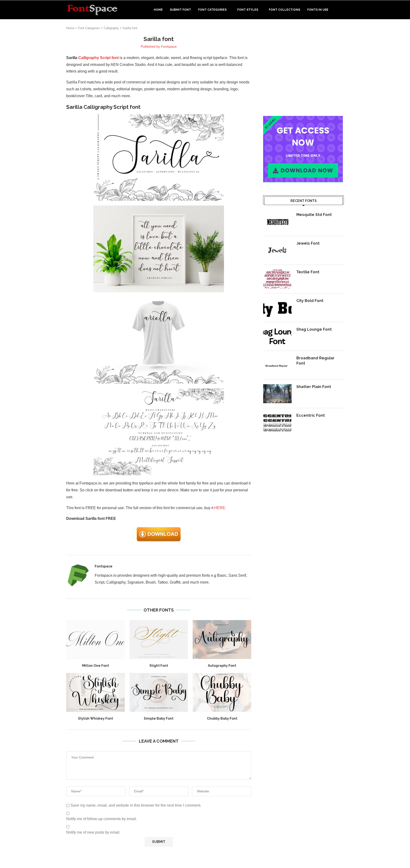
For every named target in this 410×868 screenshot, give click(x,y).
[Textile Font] (277, 279)
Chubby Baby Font (222, 718)
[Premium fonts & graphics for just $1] (303, 119)
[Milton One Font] (95, 639)
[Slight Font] (159, 639)
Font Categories (212, 9)
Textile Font (307, 272)
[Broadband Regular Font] (277, 365)
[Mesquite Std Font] (277, 221)
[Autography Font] (222, 639)
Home (158, 9)
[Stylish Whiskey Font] (95, 692)
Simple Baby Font (158, 718)
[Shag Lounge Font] (277, 336)
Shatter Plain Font (313, 386)
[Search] (341, 9)
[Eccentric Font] (277, 422)
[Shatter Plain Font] (277, 393)
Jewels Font (308, 243)
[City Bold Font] (277, 307)
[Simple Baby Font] (159, 692)
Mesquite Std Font (314, 214)
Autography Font (222, 665)
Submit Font (180, 9)
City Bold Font (309, 300)
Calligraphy (111, 28)
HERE (219, 508)
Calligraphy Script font (98, 58)
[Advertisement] (303, 68)
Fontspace (169, 46)
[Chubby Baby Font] (222, 692)
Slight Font (158, 665)
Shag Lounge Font (314, 329)
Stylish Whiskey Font (95, 718)
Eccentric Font (310, 415)
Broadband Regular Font (315, 360)
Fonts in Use (317, 9)
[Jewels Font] (277, 250)
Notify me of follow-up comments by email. (101, 819)
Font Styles (247, 9)
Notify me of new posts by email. (93, 832)
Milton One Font (95, 665)
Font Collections (284, 9)
